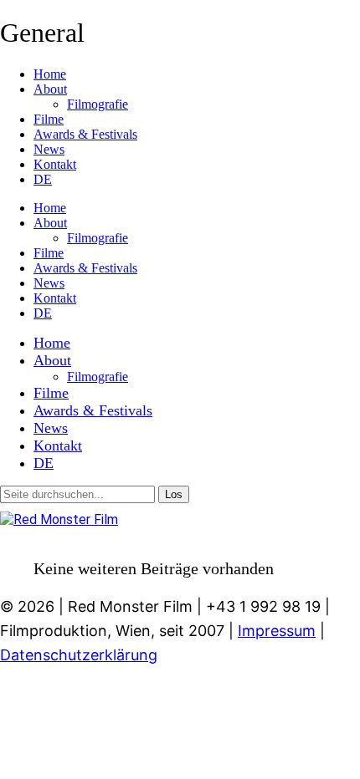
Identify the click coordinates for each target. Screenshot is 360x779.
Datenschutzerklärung (78, 655)
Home (49, 74)
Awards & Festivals (85, 134)
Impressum (277, 630)
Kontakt (54, 164)
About (50, 89)
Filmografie (97, 104)
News (48, 149)
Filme (48, 119)
